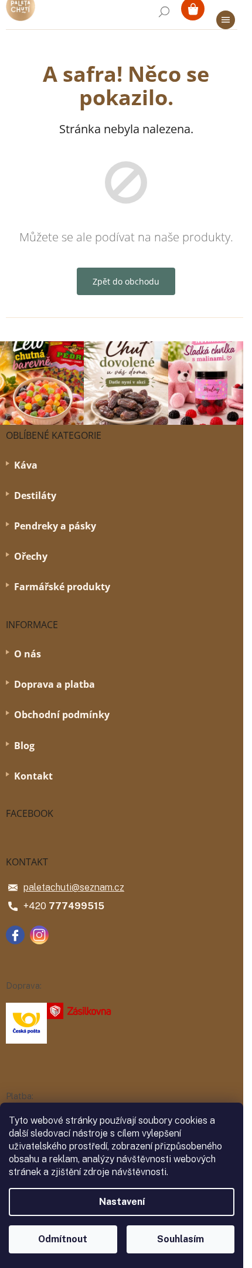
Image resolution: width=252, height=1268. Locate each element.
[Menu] (225, 20)
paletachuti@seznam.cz (73, 887)
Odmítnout (62, 1239)
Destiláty (35, 495)
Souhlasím (180, 1239)
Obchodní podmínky (62, 714)
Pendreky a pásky (55, 525)
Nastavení (122, 1201)
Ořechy (30, 556)
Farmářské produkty (62, 586)
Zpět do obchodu (126, 281)
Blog (24, 745)
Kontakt (33, 776)
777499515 (76, 906)
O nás (27, 653)
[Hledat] (164, 11)
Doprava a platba (54, 684)
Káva (26, 465)
